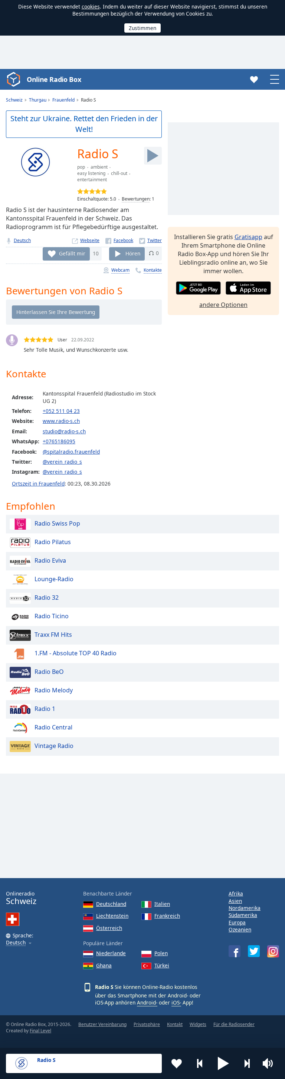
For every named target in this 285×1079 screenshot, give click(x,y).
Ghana (104, 965)
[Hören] (153, 156)
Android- (147, 1002)
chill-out (119, 173)
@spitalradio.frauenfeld (71, 451)
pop (81, 167)
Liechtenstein (112, 915)
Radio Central (53, 727)
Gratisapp (248, 237)
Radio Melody (54, 690)
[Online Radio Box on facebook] (234, 951)
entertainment (92, 179)
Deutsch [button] (16, 943)
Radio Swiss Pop (57, 523)
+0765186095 (59, 441)
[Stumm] (270, 1063)
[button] (223, 1063)
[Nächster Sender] (247, 1063)
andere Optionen (223, 305)
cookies (91, 6)
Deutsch (22, 240)
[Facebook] (119, 240)
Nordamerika (245, 907)
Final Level (40, 1030)
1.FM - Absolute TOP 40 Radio (76, 653)
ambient (99, 167)
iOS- (176, 1002)
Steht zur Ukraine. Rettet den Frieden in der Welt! (84, 123)
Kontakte (153, 270)
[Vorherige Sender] (200, 1063)
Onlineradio (21, 898)
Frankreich (167, 915)
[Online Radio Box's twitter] (254, 951)
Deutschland (111, 903)
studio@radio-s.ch (64, 431)
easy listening (91, 173)
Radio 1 (45, 709)
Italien (162, 903)
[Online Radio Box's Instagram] (273, 951)
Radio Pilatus (53, 542)
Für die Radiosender (234, 1024)
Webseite (89, 240)
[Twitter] (150, 240)
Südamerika (243, 915)
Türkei (161, 965)
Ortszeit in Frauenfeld (38, 483)
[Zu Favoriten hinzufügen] (177, 1063)
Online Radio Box (54, 79)
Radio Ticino (52, 616)
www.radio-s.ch (61, 420)
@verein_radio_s (62, 461)
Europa (237, 922)
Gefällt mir (72, 252)
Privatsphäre (147, 1024)
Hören (132, 252)
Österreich (109, 927)
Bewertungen (136, 199)
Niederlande (111, 953)
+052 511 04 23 (61, 410)
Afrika (236, 893)
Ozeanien (240, 929)
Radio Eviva (50, 560)
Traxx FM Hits (53, 634)
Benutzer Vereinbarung (102, 1024)
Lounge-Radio (54, 579)
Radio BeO (49, 672)
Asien (235, 900)
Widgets (198, 1024)
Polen (161, 953)
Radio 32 (47, 597)
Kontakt (175, 1024)
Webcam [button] (120, 270)
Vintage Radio (54, 746)
